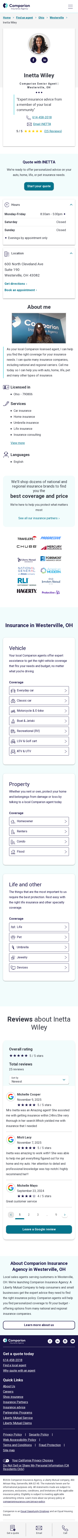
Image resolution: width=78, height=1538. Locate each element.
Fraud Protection (50, 1445)
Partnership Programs (17, 1412)
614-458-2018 (12, 1360)
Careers (8, 1391)
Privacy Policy (12, 1434)
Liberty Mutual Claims (17, 1423)
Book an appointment (20, 290)
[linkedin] (45, 61)
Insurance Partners (15, 1402)
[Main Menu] (70, 6)
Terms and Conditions (17, 1445)
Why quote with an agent (19, 1370)
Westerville (57, 17)
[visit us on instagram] (65, 1341)
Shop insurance (13, 1397)
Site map (9, 1450)
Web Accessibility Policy (19, 1440)
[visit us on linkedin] (57, 1341)
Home (7, 17)
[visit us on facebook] (50, 1341)
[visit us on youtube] (72, 1341)
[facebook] (33, 61)
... (47, 1214)
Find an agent (24, 17)
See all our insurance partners (38, 518)
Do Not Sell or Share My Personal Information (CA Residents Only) (36, 1467)
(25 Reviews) (53, 131)
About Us (9, 1386)
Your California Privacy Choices (32, 1460)
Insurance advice (14, 1407)
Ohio (41, 17)
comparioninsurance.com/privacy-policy (24, 1501)
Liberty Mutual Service (18, 1418)
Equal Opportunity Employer (35, 1511)
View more (18, 443)
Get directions (15, 284)
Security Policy (39, 1434)
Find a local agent (14, 1365)
